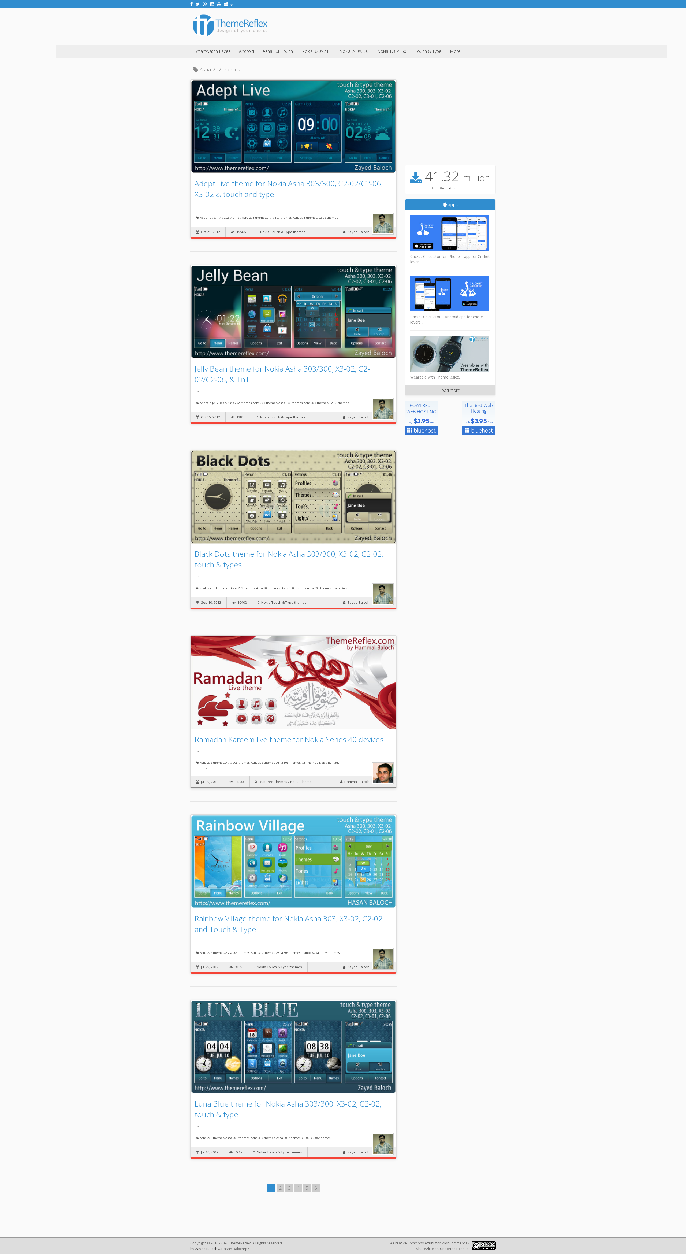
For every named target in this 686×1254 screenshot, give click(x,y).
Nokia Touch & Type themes (282, 231)
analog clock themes (214, 588)
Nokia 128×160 (391, 51)
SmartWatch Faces (212, 51)
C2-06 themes (320, 1138)
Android (246, 51)
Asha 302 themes (263, 762)
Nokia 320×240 (316, 51)
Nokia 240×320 (353, 51)
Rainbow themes (327, 953)
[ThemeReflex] (230, 36)
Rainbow (308, 953)
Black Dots (340, 588)
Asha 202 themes (229, 218)
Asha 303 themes (305, 218)
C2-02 (306, 1138)
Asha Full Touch (278, 51)
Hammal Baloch (357, 781)
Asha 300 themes (279, 218)
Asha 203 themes (254, 218)
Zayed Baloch (358, 231)
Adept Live (207, 218)
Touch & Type (428, 51)
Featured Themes (273, 781)
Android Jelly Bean (213, 403)
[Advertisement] (398, 25)
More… (457, 51)
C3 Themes (310, 762)
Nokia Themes (302, 781)
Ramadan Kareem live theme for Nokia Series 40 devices (289, 739)
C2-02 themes (328, 218)
